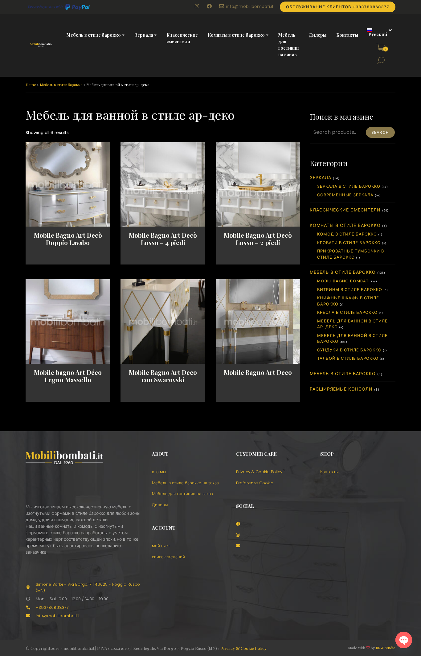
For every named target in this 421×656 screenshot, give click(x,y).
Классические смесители (182, 38)
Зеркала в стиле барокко (348, 186)
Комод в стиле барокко (347, 234)
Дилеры (317, 35)
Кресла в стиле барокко (347, 312)
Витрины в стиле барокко (349, 290)
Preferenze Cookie (254, 483)
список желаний (168, 557)
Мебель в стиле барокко (94, 35)
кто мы (159, 472)
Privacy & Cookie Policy (259, 472)
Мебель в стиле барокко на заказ (185, 483)
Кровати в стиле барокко (349, 243)
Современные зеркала (345, 195)
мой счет (161, 546)
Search (380, 132)
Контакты (347, 35)
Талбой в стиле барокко (347, 358)
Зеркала (143, 35)
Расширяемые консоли (341, 389)
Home (31, 84)
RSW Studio (385, 647)
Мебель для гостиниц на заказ (288, 44)
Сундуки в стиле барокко (349, 350)
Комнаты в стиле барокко (236, 35)
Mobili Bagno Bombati (343, 281)
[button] (377, 32)
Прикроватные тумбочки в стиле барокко (350, 254)
